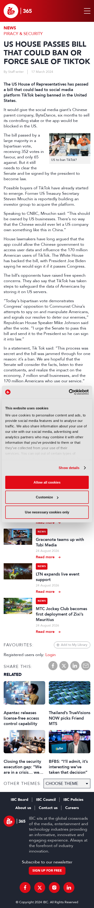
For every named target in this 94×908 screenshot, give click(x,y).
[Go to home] (18, 11)
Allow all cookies (47, 482)
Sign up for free (47, 870)
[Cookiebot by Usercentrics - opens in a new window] (69, 392)
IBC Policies (73, 799)
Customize (44, 497)
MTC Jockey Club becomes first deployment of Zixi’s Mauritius (61, 614)
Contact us (48, 807)
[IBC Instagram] (54, 887)
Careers (72, 807)
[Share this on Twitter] (63, 665)
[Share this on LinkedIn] (74, 665)
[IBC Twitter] (39, 887)
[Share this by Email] (85, 665)
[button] (86, 11)
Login (50, 654)
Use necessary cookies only (47, 512)
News (10, 28)
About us (23, 807)
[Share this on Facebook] (52, 665)
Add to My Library (74, 645)
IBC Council (46, 799)
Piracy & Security (23, 33)
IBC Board (19, 799)
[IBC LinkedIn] (68, 887)
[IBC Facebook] (25, 887)
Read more (45, 522)
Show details (69, 468)
